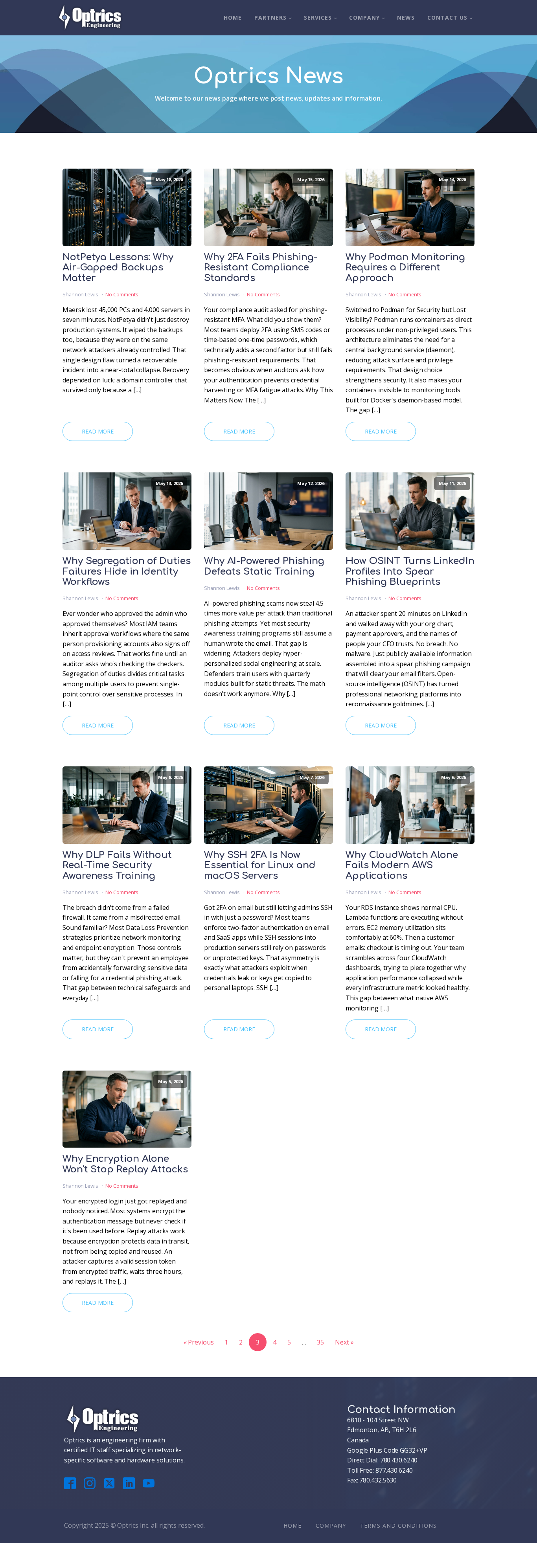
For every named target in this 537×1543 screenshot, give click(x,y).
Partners (270, 17)
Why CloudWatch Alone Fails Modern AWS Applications (402, 865)
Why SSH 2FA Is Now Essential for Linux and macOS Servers (260, 865)
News (406, 17)
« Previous (199, 1342)
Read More (98, 431)
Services (318, 17)
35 (320, 1342)
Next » (344, 1342)
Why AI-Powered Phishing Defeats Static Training (264, 566)
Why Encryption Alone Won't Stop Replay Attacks (125, 1164)
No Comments (121, 294)
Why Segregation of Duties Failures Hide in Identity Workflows (127, 571)
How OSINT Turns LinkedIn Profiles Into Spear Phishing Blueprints (410, 571)
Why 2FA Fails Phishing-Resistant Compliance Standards (261, 267)
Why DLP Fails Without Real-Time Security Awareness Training (117, 865)
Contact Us (447, 17)
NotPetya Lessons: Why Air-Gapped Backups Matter (118, 267)
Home (233, 17)
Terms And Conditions (398, 1525)
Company (364, 17)
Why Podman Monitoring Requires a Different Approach (405, 267)
